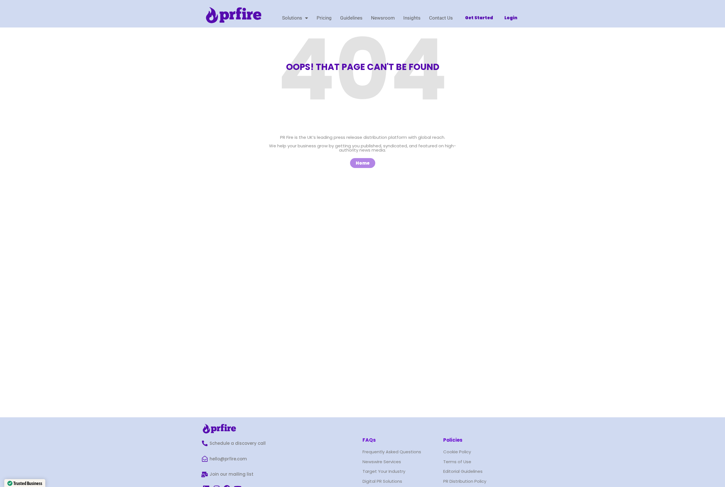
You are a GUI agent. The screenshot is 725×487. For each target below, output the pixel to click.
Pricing (324, 18)
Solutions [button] (292, 18)
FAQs (369, 440)
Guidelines (351, 18)
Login (510, 18)
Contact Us (441, 18)
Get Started (479, 18)
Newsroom (383, 18)
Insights (412, 18)
